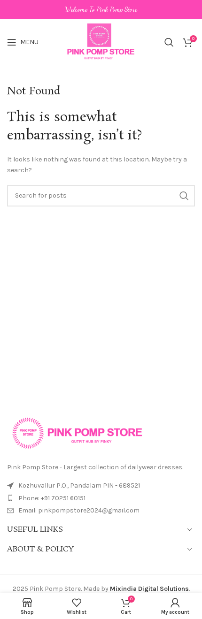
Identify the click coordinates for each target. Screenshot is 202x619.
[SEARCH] (184, 195)
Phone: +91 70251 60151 (51, 498)
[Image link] (77, 432)
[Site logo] (101, 42)
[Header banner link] (101, 9)
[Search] (169, 42)
